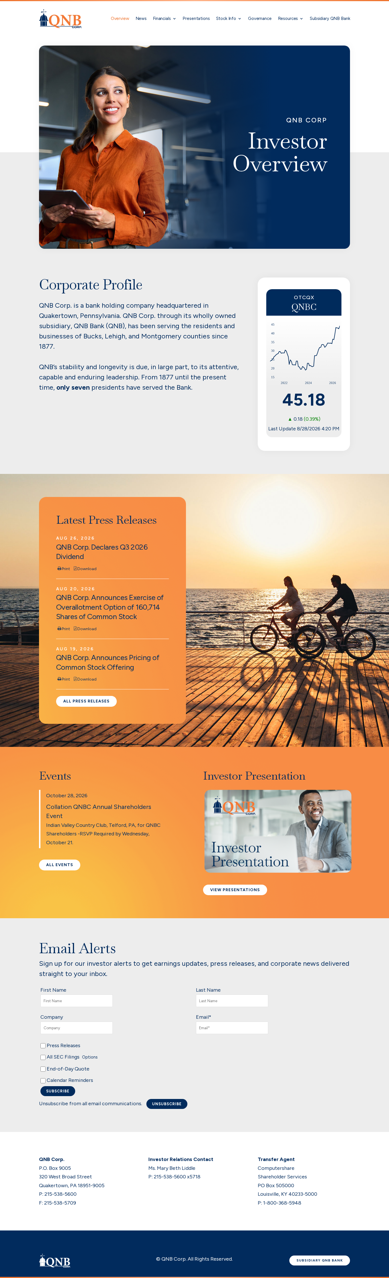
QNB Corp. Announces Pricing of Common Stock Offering (107, 662)
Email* (203, 1017)
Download (87, 568)
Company (51, 1017)
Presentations (196, 18)
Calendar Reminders (69, 1080)
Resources (288, 18)
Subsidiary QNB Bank (330, 18)
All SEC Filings (72, 1057)
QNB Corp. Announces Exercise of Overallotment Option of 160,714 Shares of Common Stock (110, 607)
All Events (59, 864)
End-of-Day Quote (67, 1069)
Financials (162, 18)
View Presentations (235, 889)
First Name (53, 990)
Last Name (208, 990)
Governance (260, 18)
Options (90, 1057)
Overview (120, 18)
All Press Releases (86, 701)
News (141, 18)
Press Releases (63, 1045)
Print (66, 568)
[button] (278, 871)
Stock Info (226, 18)
